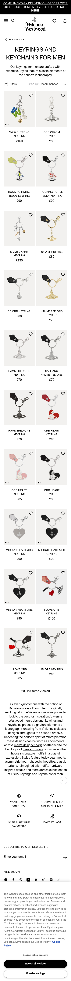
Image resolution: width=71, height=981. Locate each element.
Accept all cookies (35, 964)
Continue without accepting (35, 955)
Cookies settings (35, 974)
